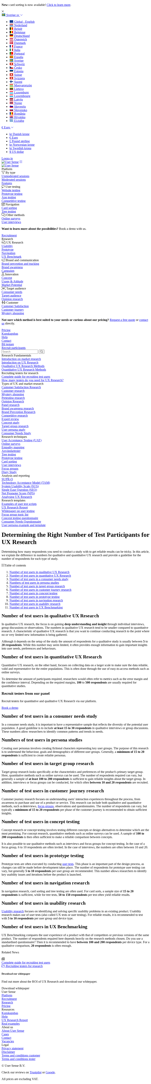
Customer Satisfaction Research (21, 387)
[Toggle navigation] (20, 162)
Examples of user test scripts (19, 504)
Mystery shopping (13, 394)
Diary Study (9, 472)
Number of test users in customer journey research (40, 589)
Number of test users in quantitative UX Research (40, 575)
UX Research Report (15, 507)
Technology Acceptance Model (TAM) (26, 482)
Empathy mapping (13, 447)
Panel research (10, 405)
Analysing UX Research (17, 496)
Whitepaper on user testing (18, 511)
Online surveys (11, 443)
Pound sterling (19, 141)
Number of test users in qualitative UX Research (39, 572)
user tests (68, 864)
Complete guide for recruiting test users (26, 376)
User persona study (13, 429)
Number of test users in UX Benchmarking (36, 607)
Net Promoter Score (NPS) (18, 493)
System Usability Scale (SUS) (20, 486)
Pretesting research (13, 398)
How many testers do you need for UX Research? (33, 380)
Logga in (7, 158)
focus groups (46, 806)
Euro (13, 137)
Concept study (10, 422)
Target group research (15, 426)
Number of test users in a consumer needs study (38, 579)
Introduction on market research (21, 359)
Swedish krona (20, 148)
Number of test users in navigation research (36, 600)
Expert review (10, 419)
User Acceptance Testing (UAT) (21, 440)
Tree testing (9, 454)
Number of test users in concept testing (33, 593)
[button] (12, 15)
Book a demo (10, 707)
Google (50, 1072)
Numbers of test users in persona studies (34, 582)
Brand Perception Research (18, 412)
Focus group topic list (15, 514)
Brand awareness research (18, 408)
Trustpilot (35, 1072)
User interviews (11, 465)
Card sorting (9, 461)
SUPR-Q (7, 479)
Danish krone (19, 134)
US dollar (16, 151)
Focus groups (10, 468)
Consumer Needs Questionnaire (21, 521)
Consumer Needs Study (16, 433)
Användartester (11, 451)
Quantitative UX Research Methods (24, 369)
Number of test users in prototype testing (34, 596)
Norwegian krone (22, 144)
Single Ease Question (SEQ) (19, 489)
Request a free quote (122, 320)
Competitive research (15, 415)
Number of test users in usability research (34, 604)
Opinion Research (13, 401)
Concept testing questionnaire (20, 518)
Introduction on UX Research (20, 362)
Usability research (13, 911)
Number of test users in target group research (37, 586)
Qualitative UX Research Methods (23, 366)
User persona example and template (24, 525)
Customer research (13, 390)
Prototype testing (12, 458)
